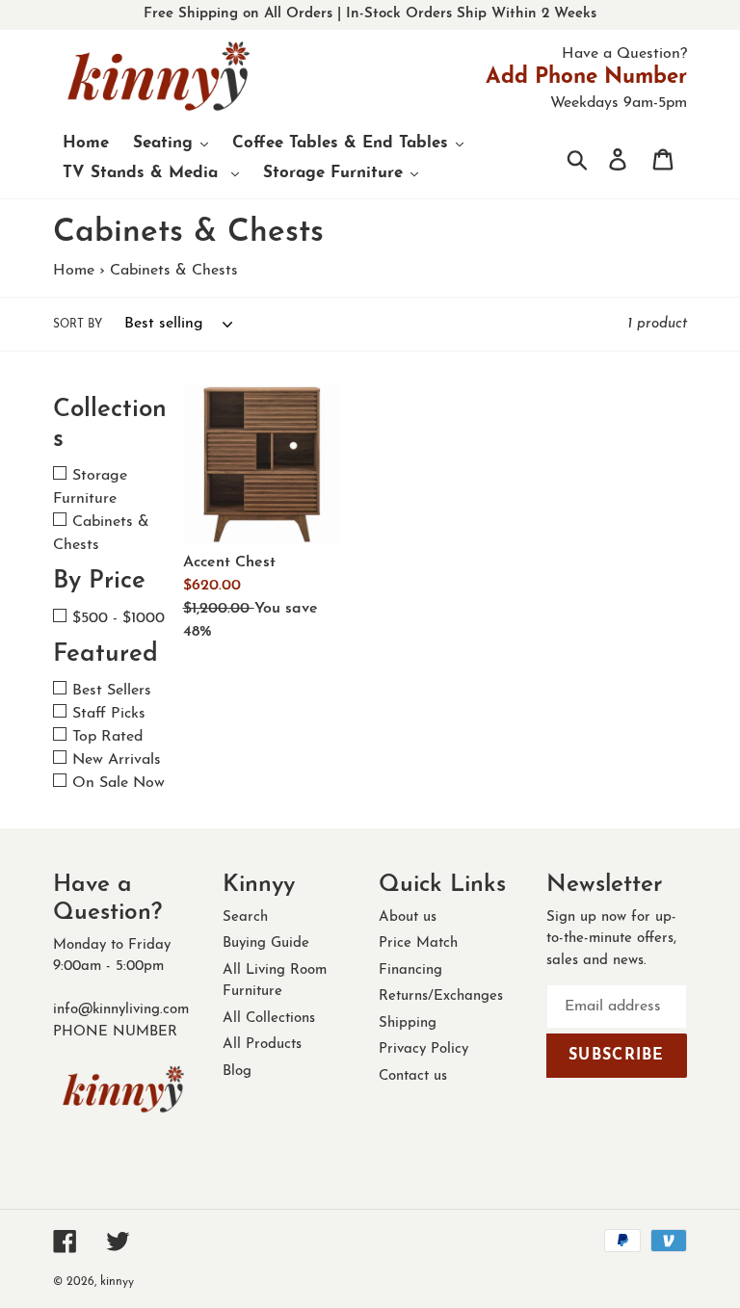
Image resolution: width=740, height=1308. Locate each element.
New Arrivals (116, 760)
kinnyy (117, 1282)
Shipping (407, 1023)
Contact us (413, 1076)
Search (245, 917)
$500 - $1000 (118, 618)
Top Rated (107, 737)
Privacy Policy (423, 1049)
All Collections (269, 1018)
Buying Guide (266, 943)
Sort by (77, 324)
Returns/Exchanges (441, 996)
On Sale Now (118, 783)
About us (407, 917)
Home (73, 270)
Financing (410, 970)
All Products (262, 1044)
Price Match (418, 943)
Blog (237, 1071)
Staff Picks (108, 713)
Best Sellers (111, 690)
